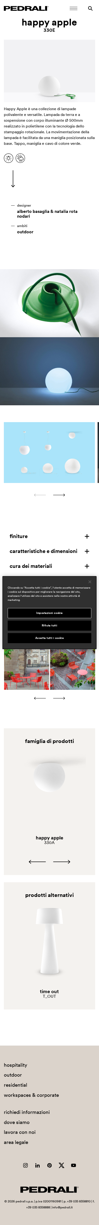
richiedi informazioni (27, 1112)
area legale (16, 1142)
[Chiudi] (90, 581)
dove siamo (17, 1122)
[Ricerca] (90, 8)
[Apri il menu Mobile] (73, 8)
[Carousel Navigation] (49, 495)
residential (15, 1085)
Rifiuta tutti (49, 625)
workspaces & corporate (31, 1095)
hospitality (15, 1065)
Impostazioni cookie (49, 613)
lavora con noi (20, 1132)
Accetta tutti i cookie (49, 638)
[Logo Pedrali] (26, 8)
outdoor (25, 231)
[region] (49, 612)
